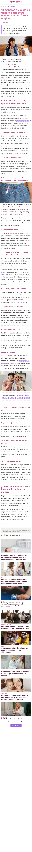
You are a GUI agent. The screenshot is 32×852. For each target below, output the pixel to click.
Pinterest (19, 302)
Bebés (2, 601)
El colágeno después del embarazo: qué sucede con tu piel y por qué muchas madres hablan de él (14, 697)
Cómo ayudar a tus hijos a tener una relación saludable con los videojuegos (15, 650)
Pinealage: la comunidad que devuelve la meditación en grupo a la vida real (15, 627)
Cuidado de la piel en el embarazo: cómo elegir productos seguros (14, 720)
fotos (3, 272)
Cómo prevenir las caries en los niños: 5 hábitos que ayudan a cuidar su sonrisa (15, 674)
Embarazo (3, 6)
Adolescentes (5, 646)
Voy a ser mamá (12, 6)
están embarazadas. (22, 120)
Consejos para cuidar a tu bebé (10, 554)
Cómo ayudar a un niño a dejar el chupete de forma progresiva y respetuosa (13, 605)
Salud (3, 577)
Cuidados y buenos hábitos (8, 670)
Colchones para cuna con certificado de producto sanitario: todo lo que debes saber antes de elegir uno (15, 558)
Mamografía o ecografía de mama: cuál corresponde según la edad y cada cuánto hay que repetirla (14, 581)
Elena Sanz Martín (17, 61)
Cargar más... (16, 725)
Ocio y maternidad (6, 624)
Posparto (4, 693)
